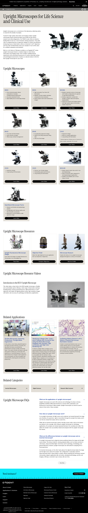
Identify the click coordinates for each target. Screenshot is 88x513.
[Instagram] (79, 493)
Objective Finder (37, 253)
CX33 (6, 168)
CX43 (62, 131)
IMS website (70, 498)
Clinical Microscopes (27, 487)
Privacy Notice (36, 508)
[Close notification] (86, 1)
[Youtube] (84, 493)
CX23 (34, 168)
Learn (35, 5)
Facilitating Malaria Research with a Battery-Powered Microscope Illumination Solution (71, 340)
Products (16, 5)
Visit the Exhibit (72, 261)
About (45, 5)
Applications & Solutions (10, 490)
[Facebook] (81, 493)
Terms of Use (27, 508)
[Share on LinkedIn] (85, 9)
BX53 (34, 90)
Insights (29, 5)
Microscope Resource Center (50, 490)
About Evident (7, 487)
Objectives (25, 495)
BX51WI (62, 168)
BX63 (6, 90)
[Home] (3, 9)
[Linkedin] (82, 493)
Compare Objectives (44, 261)
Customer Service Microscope (50, 492)
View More (62, 463)
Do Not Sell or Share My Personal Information (34, 510)
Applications (23, 5)
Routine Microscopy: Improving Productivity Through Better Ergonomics (14, 340)
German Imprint (66, 508)
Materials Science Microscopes (30, 492)
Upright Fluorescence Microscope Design (15, 253)
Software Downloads (48, 495)
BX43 (6, 131)
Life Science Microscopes (28, 490)
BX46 (34, 131)
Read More (72, 1)
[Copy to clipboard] (82, 9)
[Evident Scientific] (6, 6)
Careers (5, 503)
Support (40, 5)
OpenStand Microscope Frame (14, 205)
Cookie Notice (44, 508)
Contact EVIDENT (79, 473)
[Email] (84, 490)
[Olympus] (84, 6)
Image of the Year (48, 487)
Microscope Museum (66, 253)
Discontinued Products (49, 498)
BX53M (62, 90)
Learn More (16, 108)
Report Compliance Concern (55, 508)
